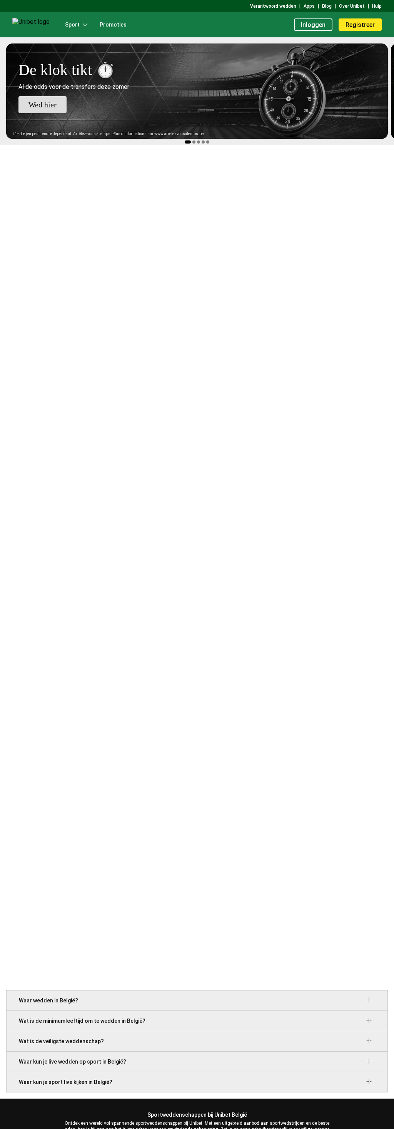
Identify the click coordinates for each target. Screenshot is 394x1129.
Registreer (360, 24)
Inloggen (313, 24)
